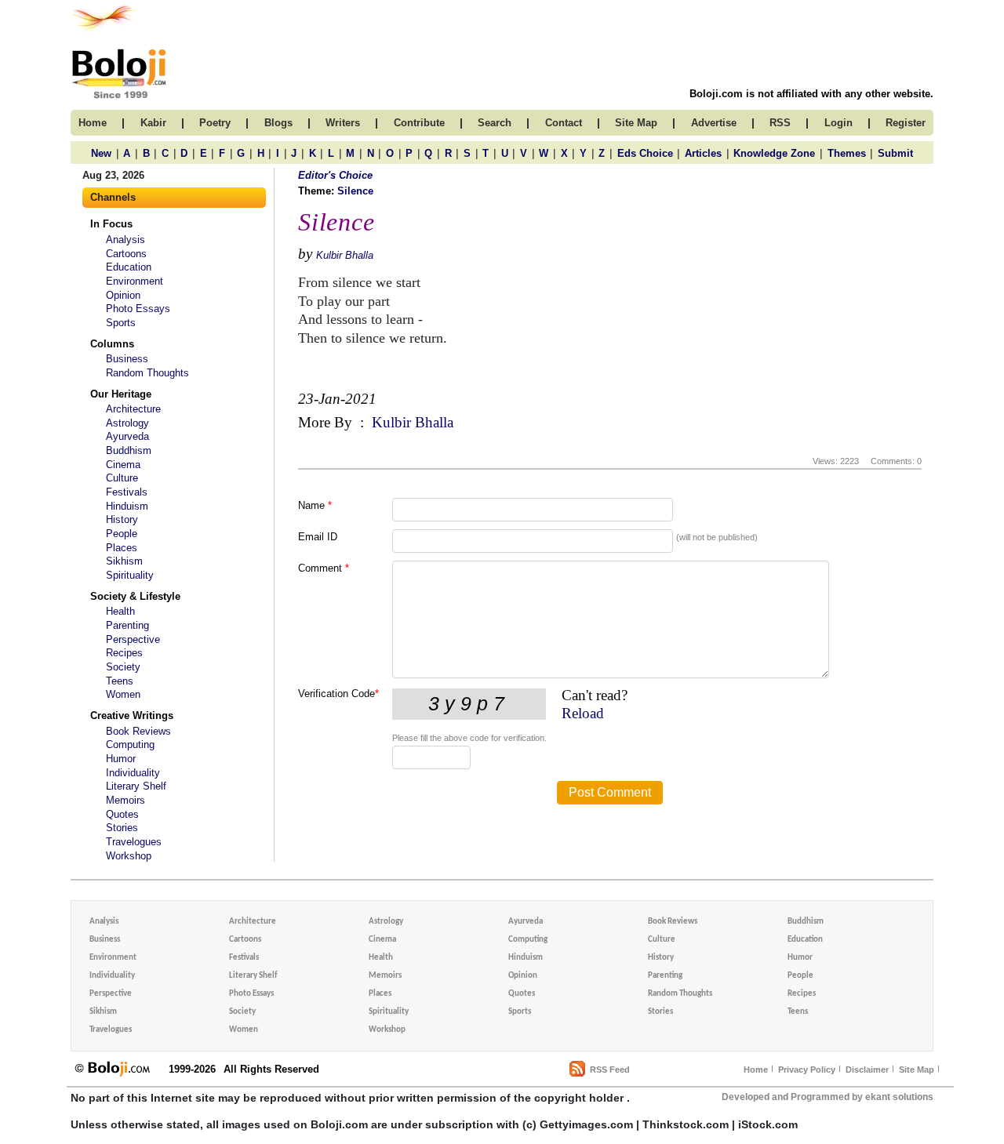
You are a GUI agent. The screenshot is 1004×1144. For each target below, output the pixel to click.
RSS (780, 123)
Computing (130, 744)
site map (636, 123)
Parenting (127, 625)
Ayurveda (127, 436)
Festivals (126, 492)
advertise (714, 123)
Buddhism (128, 450)
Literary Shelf (136, 786)
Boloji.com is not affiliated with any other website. (811, 94)
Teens (119, 681)
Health (120, 611)
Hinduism (127, 506)
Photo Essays (138, 308)
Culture (122, 478)
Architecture (133, 409)
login (838, 123)
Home (756, 1069)
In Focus (111, 224)
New (101, 153)
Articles (703, 153)
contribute (419, 123)
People (121, 533)
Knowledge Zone (774, 153)
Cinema (123, 464)
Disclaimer (867, 1069)
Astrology (127, 423)
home (92, 123)
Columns (112, 344)
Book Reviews (138, 731)
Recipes (124, 653)
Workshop (128, 856)
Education (128, 267)
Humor (121, 758)
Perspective (133, 639)
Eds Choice (645, 153)
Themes (847, 153)
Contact (563, 123)
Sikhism (124, 561)
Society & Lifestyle (135, 596)
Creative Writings (131, 715)
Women (123, 694)
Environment (134, 281)
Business (127, 359)
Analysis (125, 239)
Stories (122, 827)
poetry (215, 123)
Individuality (133, 773)
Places (121, 548)
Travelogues (134, 842)
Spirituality (130, 575)
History (122, 519)
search (494, 123)
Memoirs (125, 800)
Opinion (123, 295)
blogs (278, 123)
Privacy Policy (806, 1069)
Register (906, 123)
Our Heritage (120, 394)
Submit (895, 153)
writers (343, 123)
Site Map (916, 1069)
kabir (153, 123)
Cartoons (126, 254)
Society (123, 667)
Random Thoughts (147, 373)
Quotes (122, 814)
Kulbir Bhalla (344, 255)
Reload (583, 713)
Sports (121, 323)
